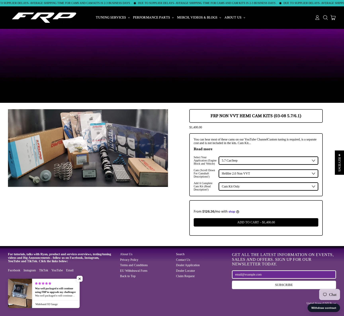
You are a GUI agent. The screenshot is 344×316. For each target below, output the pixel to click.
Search (180, 254)
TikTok (43, 270)
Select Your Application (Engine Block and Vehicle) (205, 160)
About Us (126, 254)
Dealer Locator (185, 270)
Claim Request (185, 276)
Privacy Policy (129, 259)
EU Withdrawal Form (133, 270)
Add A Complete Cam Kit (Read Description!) (203, 186)
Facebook (14, 270)
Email (69, 270)
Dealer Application (188, 265)
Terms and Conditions (134, 265)
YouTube (57, 270)
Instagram (29, 270)
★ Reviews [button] (339, 163)
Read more (203, 149)
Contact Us (183, 259)
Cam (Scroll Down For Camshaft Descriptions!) (204, 173)
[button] (325, 17)
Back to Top (128, 276)
